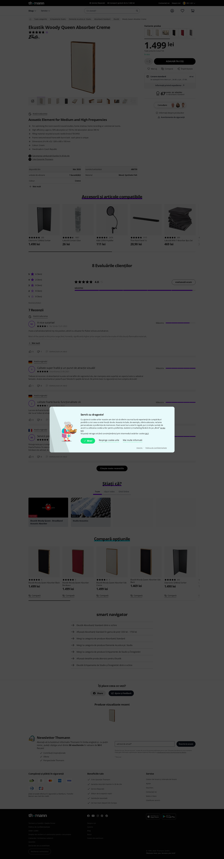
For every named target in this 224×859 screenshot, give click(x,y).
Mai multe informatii (132, 440)
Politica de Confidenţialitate (156, 448)
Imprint (139, 448)
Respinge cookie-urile (109, 440)
